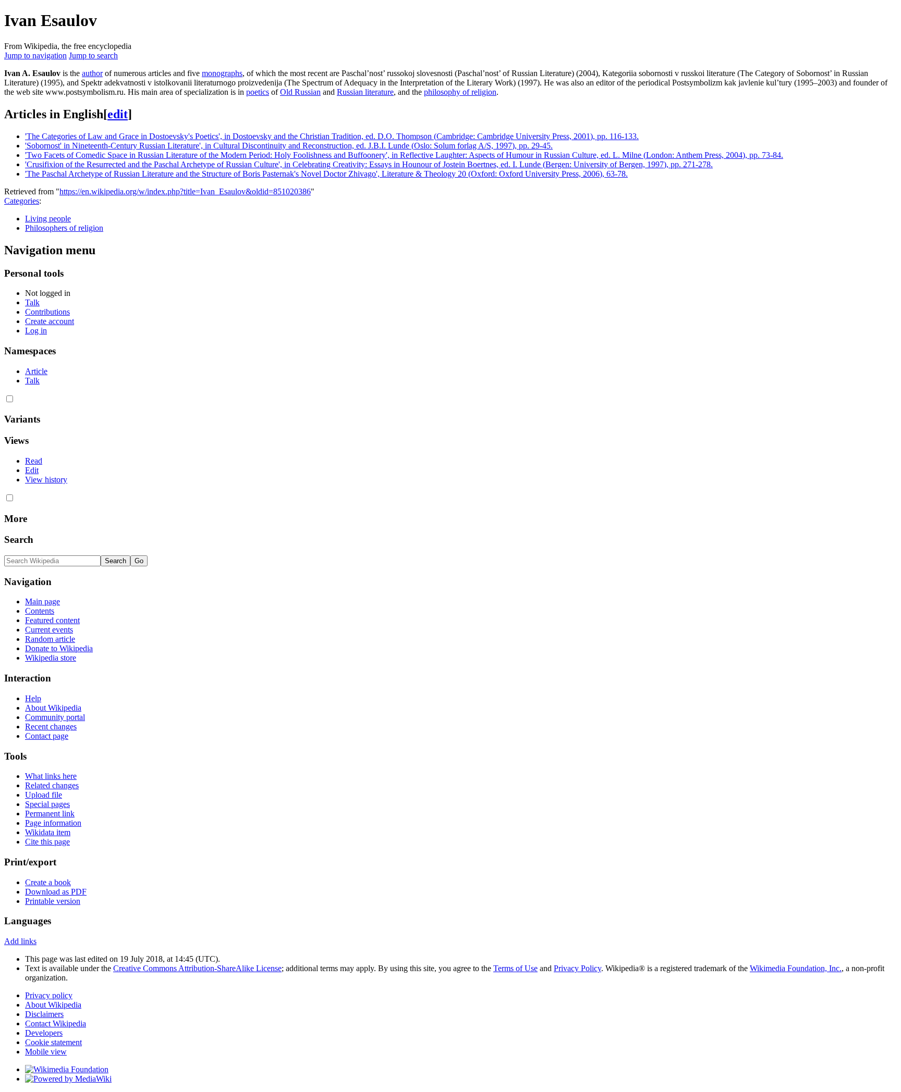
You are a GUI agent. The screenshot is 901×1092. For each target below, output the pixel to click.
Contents (39, 610)
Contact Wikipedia (55, 1023)
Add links (20, 941)
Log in (36, 330)
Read (33, 460)
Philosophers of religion (64, 228)
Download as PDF (56, 891)
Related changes (52, 785)
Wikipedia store (50, 657)
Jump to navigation (35, 55)
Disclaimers (44, 1014)
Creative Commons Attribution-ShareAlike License (197, 968)
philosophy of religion (460, 92)
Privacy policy (48, 995)
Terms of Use (515, 968)
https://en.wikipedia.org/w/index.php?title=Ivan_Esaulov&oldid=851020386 (185, 191)
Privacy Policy (577, 968)
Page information (53, 822)
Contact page (46, 735)
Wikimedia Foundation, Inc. (796, 968)
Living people (48, 218)
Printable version (52, 901)
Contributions (47, 311)
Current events (49, 629)
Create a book (48, 882)
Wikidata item (47, 832)
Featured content (52, 620)
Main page (42, 601)
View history (46, 479)
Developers (44, 1032)
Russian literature (365, 92)
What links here (51, 776)
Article (36, 371)
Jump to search (93, 55)
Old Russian (300, 92)
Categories (21, 200)
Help (33, 698)
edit (117, 114)
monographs (222, 73)
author (92, 73)
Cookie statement (53, 1042)
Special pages (47, 804)
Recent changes (51, 726)
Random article (50, 639)
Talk (32, 302)
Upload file (43, 794)
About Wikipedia (53, 707)
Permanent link (50, 813)
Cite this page (47, 841)
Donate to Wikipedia (59, 648)
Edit (32, 470)
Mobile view (46, 1051)
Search (18, 539)
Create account (49, 321)
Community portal (55, 717)
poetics (257, 92)
